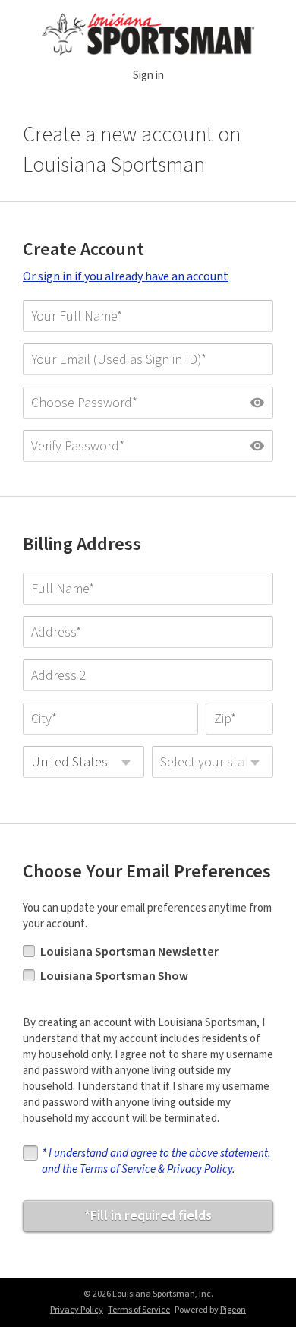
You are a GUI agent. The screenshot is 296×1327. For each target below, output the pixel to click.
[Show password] (257, 403)
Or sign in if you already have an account (125, 276)
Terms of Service (118, 1169)
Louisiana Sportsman (148, 34)
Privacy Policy (199, 1169)
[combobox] (83, 762)
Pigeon (233, 1309)
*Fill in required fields (148, 1215)
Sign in (148, 76)
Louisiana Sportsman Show (114, 976)
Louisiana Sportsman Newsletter (129, 951)
